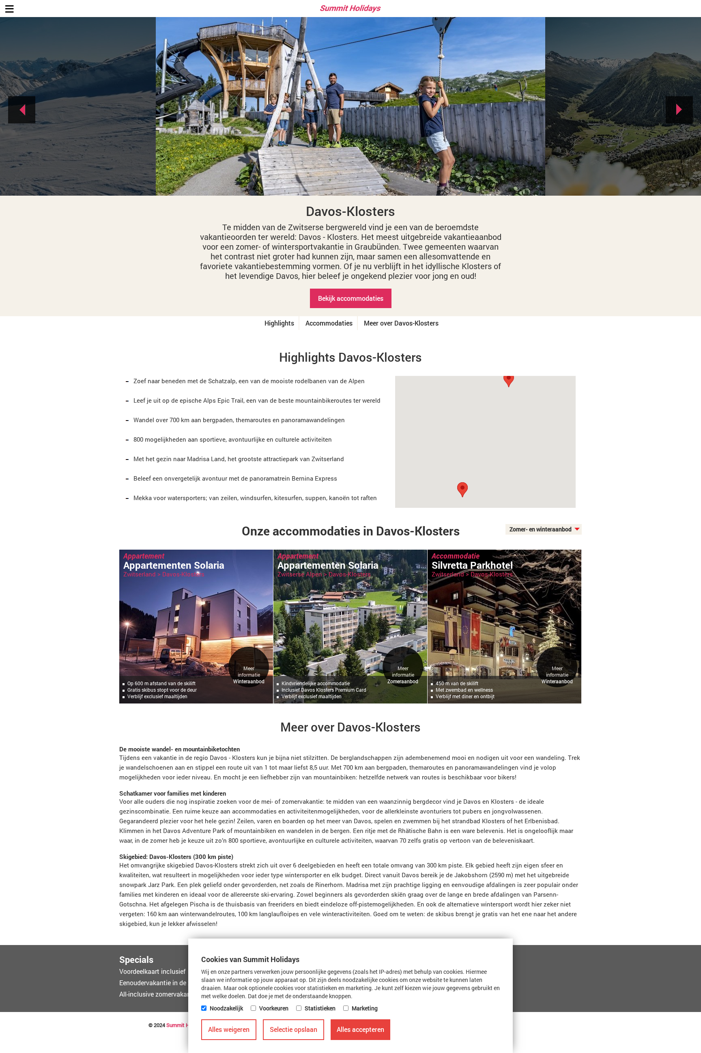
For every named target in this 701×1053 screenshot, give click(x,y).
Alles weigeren (228, 1029)
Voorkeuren (273, 1008)
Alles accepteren (360, 1029)
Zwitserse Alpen (145, 723)
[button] (462, 489)
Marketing (365, 1008)
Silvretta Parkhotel (163, 863)
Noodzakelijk (226, 1008)
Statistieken (320, 1008)
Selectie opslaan (293, 1029)
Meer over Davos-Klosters (401, 323)
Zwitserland (139, 574)
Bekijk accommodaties (350, 298)
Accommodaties (329, 323)
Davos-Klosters (183, 574)
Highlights (279, 323)
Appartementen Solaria (173, 565)
